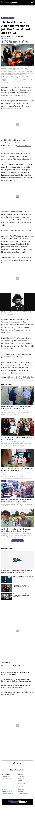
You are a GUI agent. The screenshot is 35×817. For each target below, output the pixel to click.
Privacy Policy (6, 776)
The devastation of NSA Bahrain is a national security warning (16, 667)
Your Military (7, 18)
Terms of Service (6, 779)
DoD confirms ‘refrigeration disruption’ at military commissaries (15, 673)
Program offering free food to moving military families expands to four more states (16, 500)
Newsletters (21, 779)
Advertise (4, 789)
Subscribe (21, 776)
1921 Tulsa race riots (23, 90)
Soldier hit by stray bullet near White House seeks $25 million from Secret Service (16, 530)
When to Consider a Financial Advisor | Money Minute (23, 577)
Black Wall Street (15, 109)
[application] (17, 560)
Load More (17, 541)
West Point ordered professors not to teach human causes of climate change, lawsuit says (16, 680)
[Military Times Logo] (11, 3)
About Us (21, 789)
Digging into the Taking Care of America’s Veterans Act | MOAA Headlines (21, 586)
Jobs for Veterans (23, 793)
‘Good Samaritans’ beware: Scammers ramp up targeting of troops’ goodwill (17, 469)
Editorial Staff (5, 796)
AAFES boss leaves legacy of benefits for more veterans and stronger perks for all (17, 407)
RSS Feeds (21, 781)
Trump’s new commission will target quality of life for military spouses (16, 438)
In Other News (6, 384)
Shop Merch (21, 783)
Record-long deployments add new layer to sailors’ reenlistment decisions (15, 686)
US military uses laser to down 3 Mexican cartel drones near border (17, 693)
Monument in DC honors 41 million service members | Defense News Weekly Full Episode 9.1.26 (17, 571)
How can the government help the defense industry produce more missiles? (21, 595)
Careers (20, 791)
